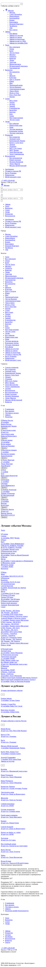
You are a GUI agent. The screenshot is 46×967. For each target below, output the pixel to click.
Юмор (11, 81)
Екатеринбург (14, 18)
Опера (11, 49)
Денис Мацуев (14, 164)
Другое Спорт (14, 120)
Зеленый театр (14, 139)
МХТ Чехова (14, 150)
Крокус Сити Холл (16, 143)
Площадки (9, 135)
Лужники (12, 146)
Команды (8, 402)
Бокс (11, 114)
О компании (9, 409)
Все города (13, 30)
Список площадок (11, 367)
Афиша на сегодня (16, 35)
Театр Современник (16, 154)
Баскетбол (13, 110)
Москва (11, 10)
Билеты (4, 428)
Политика (8, 417)
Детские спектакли (16, 133)
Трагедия (12, 62)
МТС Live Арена (15, 148)
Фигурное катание (16, 118)
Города (7, 942)
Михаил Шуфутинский (17, 166)
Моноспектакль (15, 64)
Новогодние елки (15, 125)
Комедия (12, 58)
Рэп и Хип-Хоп (15, 95)
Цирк (11, 127)
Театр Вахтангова (15, 152)
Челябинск (13, 26)
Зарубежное (9, 169)
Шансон (12, 76)
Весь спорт (13, 100)
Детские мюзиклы (16, 129)
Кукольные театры (16, 131)
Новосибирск (14, 16)
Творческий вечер (16, 85)
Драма (11, 60)
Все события (14, 123)
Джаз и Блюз (14, 91)
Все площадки (14, 137)
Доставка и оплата (12, 413)
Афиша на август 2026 (17, 41)
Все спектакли (14, 47)
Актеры (8, 388)
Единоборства (14, 108)
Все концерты (14, 72)
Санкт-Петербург (15, 14)
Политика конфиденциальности (17, 911)
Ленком (12, 144)
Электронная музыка (17, 89)
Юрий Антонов (15, 160)
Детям (7, 121)
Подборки (9, 937)
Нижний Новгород (16, 24)
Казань (11, 20)
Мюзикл (12, 55)
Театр (7, 45)
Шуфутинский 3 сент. (13, 177)
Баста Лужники (10, 173)
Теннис (12, 102)
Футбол (12, 104)
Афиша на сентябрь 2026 (18, 43)
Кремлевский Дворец (17, 141)
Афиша (7, 32)
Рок (10, 74)
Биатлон (12, 112)
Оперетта (12, 56)
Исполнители (10, 156)
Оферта (8, 415)
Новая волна (9, 175)
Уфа (10, 28)
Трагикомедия (14, 68)
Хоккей (12, 106)
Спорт (7, 99)
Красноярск (13, 22)
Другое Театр (14, 53)
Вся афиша (13, 33)
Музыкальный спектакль (18, 66)
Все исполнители (15, 158)
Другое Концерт (15, 87)
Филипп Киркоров (16, 162)
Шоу (11, 83)
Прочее (12, 97)
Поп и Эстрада (14, 79)
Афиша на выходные (17, 39)
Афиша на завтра (15, 37)
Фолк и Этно (14, 93)
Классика (12, 77)
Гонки (11, 116)
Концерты (9, 70)
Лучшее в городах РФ (13, 171)
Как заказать (9, 411)
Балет (11, 51)
